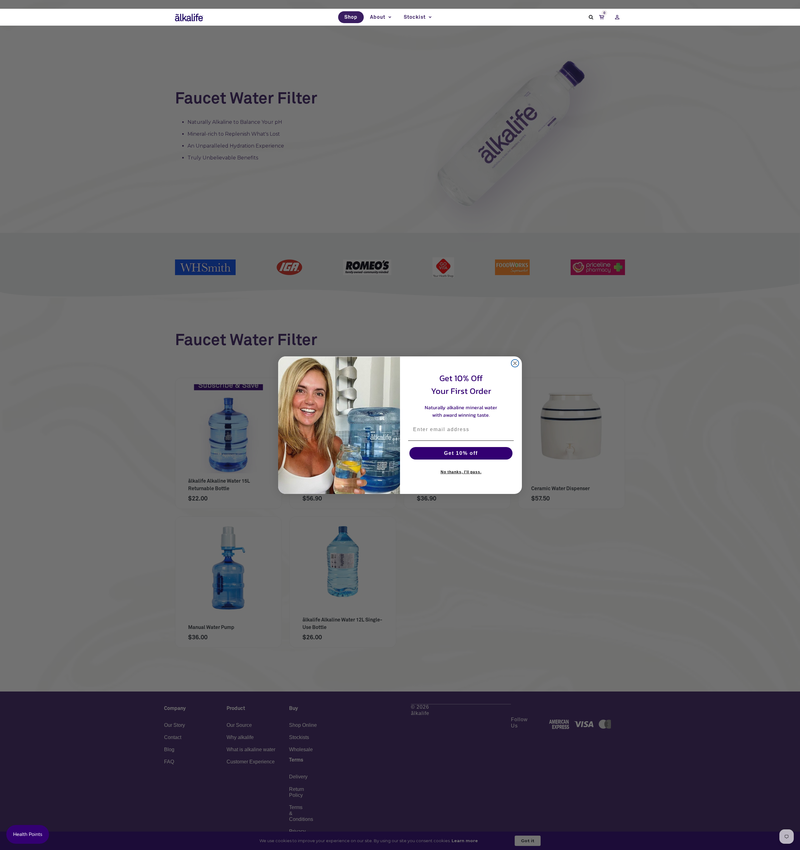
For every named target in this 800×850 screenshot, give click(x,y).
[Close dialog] (515, 363)
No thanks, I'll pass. (461, 472)
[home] (189, 17)
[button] (380, 17)
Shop (351, 17)
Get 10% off (461, 453)
